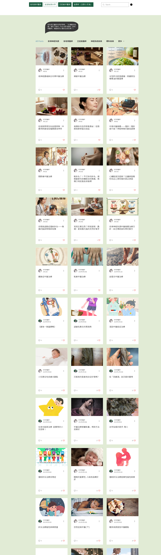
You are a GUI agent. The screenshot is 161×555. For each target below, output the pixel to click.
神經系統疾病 (96, 41)
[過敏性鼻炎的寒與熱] (87, 307)
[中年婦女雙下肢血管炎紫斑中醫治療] (122, 257)
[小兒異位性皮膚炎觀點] (51, 357)
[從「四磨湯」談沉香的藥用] (122, 357)
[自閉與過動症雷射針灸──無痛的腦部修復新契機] (51, 207)
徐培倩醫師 (68, 41)
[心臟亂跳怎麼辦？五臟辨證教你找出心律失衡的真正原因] (122, 156)
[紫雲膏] (87, 56)
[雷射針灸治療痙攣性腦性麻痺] (122, 457)
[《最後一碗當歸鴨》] (51, 307)
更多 (120, 41)
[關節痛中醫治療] (51, 156)
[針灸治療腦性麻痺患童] (51, 507)
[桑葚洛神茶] (51, 106)
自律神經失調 (53, 41)
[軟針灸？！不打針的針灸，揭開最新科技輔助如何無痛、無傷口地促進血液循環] (87, 156)
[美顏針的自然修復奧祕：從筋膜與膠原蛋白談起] (87, 106)
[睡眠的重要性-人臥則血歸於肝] (87, 457)
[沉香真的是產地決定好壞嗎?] (87, 357)
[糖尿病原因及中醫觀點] (122, 507)
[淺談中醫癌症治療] (122, 307)
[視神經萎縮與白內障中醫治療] (51, 56)
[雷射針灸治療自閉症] (51, 457)
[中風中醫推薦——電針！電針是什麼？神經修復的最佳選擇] (122, 106)
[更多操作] (64, 70)
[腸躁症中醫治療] (51, 257)
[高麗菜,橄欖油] (122, 56)
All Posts (39, 41)
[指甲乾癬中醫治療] (87, 257)
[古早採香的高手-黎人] (122, 407)
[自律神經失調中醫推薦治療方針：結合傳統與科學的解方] (122, 207)
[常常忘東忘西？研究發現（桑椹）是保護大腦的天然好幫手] (87, 207)
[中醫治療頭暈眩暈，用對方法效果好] (87, 407)
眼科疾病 (110, 41)
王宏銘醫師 (81, 41)
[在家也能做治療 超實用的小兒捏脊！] (51, 407)
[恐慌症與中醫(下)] (87, 507)
